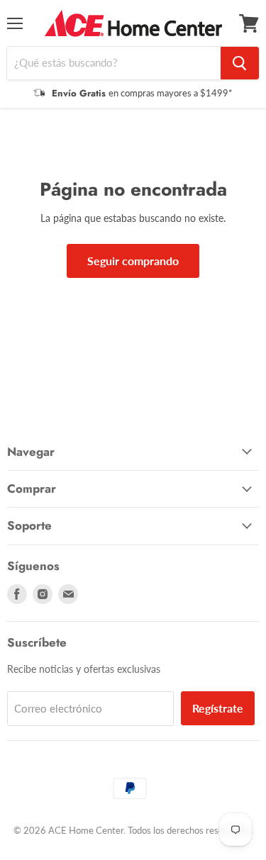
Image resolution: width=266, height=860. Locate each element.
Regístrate (217, 708)
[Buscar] (240, 63)
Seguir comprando (133, 260)
